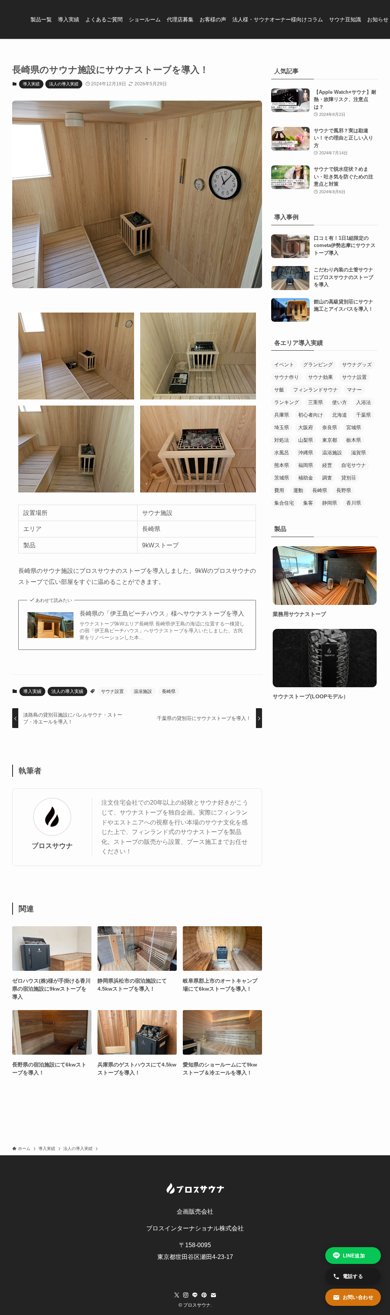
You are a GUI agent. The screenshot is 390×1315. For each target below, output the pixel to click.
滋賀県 (358, 452)
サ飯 (279, 390)
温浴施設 (143, 691)
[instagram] (185, 1295)
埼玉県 (281, 427)
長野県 (343, 490)
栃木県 (353, 440)
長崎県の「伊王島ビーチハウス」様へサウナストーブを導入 (162, 613)
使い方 (339, 402)
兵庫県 (281, 415)
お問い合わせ (358, 1297)
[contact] (213, 1295)
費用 (279, 490)
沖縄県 (305, 452)
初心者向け (310, 415)
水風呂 (281, 452)
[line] (195, 1295)
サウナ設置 (112, 691)
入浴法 (363, 402)
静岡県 (329, 503)
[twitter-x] (176, 1295)
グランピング (318, 364)
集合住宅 (284, 503)
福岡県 (305, 465)
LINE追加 (354, 1255)
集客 (308, 503)
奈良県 (329, 427)
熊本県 (281, 465)
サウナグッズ (357, 364)
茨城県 (281, 478)
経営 (327, 465)
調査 (327, 478)
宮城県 (353, 427)
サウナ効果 (320, 377)
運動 (298, 490)
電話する (353, 1276)
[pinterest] (204, 1295)
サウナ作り (286, 377)
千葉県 (363, 415)
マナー (354, 390)
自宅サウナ (353, 465)
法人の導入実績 (63, 84)
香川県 (353, 503)
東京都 (329, 440)
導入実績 (31, 84)
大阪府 (305, 427)
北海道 (339, 415)
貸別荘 (348, 478)
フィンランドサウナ (315, 390)
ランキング (286, 402)
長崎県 (169, 691)
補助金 (305, 478)
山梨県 (305, 440)
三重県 (315, 402)
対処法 (281, 440)
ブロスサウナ (52, 846)
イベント (284, 364)
